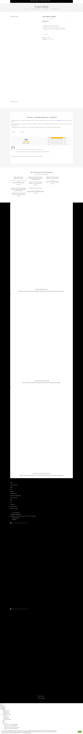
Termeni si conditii (13, 497)
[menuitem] (11, 482)
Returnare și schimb (14, 508)
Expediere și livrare (13, 506)
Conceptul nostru (13, 493)
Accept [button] (80, 731)
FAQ (11, 502)
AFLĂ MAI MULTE (13, 293)
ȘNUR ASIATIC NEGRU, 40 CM (70, 17)
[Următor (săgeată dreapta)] (1, 705)
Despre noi (12, 491)
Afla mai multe (28, 732)
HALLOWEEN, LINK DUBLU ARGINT (72, 17)
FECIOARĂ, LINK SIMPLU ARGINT (19, 194)
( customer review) (50, 18)
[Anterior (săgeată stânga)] (0, 705)
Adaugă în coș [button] (35, 177)
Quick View (42, 180)
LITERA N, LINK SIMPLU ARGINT (52, 181)
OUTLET (38, 190)
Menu (3, 707)
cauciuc (61, 120)
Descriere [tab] (30, 117)
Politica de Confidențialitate (15, 495)
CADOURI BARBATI (13, 180)
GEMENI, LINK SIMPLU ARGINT (35, 183)
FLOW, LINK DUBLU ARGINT (19, 182)
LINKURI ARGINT (50, 39)
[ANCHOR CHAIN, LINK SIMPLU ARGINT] (36, 188)
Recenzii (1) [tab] (53, 117)
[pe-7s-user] (64, 1)
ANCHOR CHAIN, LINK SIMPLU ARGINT (35, 191)
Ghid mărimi (12, 504)
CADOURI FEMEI (21, 180)
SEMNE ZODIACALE (38, 181)
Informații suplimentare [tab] (41, 117)
